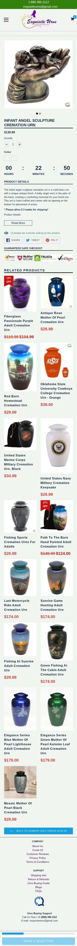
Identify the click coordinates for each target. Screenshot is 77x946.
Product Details (16, 181)
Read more (18, 222)
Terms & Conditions (37, 861)
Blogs (38, 887)
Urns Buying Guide (38, 883)
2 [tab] (40, 113)
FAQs (38, 891)
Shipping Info (38, 875)
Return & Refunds (38, 879)
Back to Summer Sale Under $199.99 (41, 831)
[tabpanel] (38, 75)
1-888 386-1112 (38, 2)
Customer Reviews (38, 853)
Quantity (8, 138)
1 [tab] (37, 113)
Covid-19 (37, 850)
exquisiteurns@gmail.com (40, 6)
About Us (37, 846)
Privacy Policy (38, 857)
